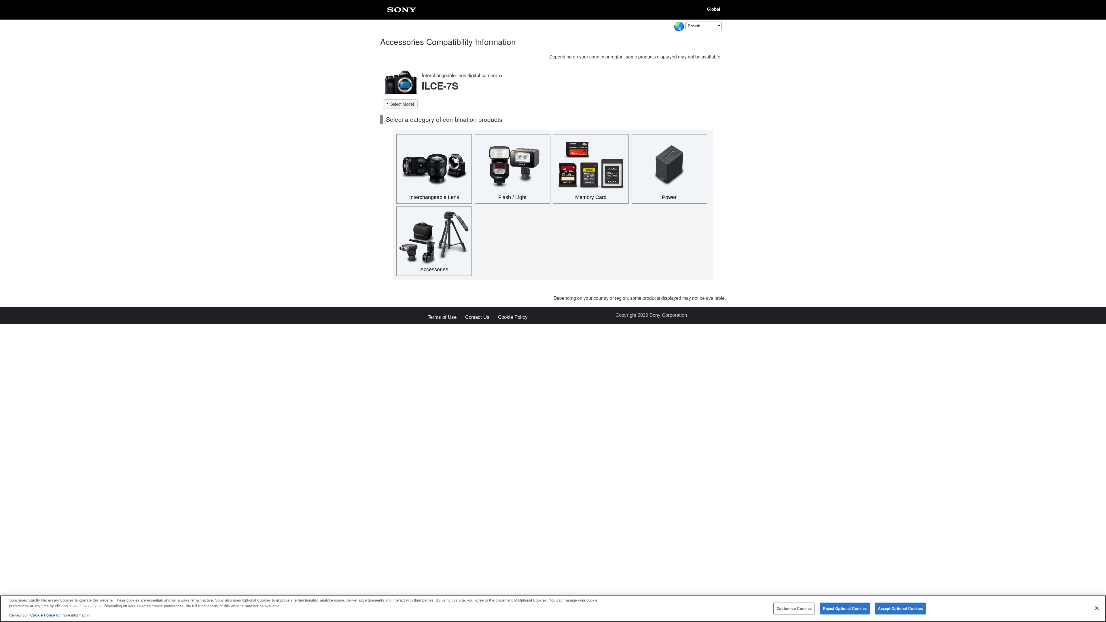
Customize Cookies (794, 608)
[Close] (1096, 608)
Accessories (434, 269)
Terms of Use (442, 317)
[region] (553, 608)
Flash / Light (512, 197)
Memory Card (591, 197)
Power (669, 197)
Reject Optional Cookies (845, 608)
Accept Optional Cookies (900, 608)
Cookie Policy (513, 317)
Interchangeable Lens (434, 197)
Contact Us (477, 317)
